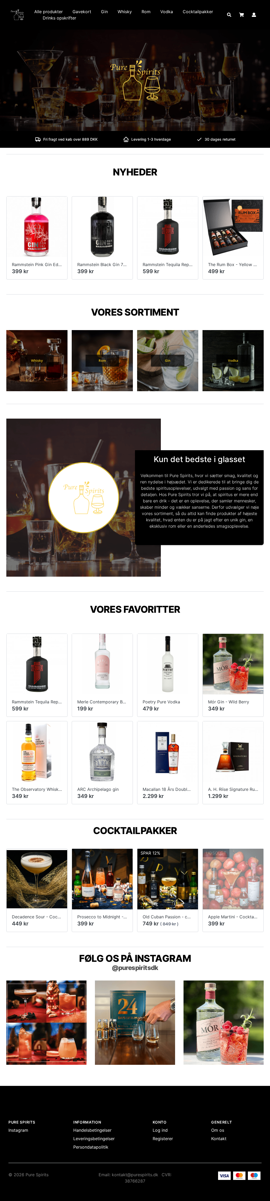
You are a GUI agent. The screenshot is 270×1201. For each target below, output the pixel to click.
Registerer (163, 1138)
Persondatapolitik (90, 1147)
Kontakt (218, 1138)
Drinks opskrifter (59, 18)
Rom (146, 11)
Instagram (18, 1130)
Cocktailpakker (198, 11)
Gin (104, 11)
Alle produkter (48, 11)
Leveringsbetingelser (94, 1138)
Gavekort (82, 11)
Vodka (166, 11)
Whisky (125, 11)
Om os (217, 1130)
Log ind (160, 1130)
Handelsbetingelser (92, 1130)
